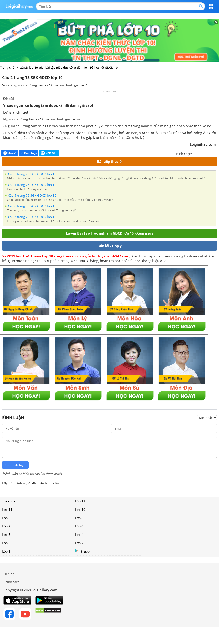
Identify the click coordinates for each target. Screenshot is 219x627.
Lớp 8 (79, 518)
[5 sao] (216, 153)
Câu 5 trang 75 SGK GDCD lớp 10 (32, 195)
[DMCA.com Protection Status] (48, 614)
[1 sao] (195, 153)
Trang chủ (9, 501)
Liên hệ (8, 574)
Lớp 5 (6, 534)
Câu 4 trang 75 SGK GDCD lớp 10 (32, 185)
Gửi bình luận (15, 465)
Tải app (84, 551)
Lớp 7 (6, 526)
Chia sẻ (11, 153)
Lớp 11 (7, 509)
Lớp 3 (6, 543)
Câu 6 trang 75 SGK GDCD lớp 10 (32, 206)
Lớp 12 (80, 501)
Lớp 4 (79, 534)
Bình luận (30, 153)
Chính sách (11, 582)
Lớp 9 (6, 518)
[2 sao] (200, 153)
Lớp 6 (79, 526)
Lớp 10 (80, 509)
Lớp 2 (79, 543)
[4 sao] (210, 153)
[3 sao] (205, 153)
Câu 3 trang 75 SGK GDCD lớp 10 (32, 174)
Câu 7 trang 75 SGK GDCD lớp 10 (32, 217)
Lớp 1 (6, 551)
